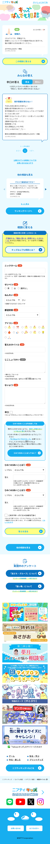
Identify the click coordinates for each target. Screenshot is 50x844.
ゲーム (12, 756)
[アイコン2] (16, 327)
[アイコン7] (16, 332)
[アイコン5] (41, 327)
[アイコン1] (8, 327)
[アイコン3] (25, 327)
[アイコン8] (25, 332)
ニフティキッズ (7, 779)
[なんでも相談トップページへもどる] (25, 13)
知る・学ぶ (34, 756)
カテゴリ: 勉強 (29, 779)
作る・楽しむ (15, 759)
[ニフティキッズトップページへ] (10, 2)
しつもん (8, 469)
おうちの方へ (34, 828)
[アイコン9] (33, 332)
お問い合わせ (16, 828)
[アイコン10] (41, 332)
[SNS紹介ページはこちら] (25, 796)
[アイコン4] (33, 327)
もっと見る (25, 204)
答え (6, 477)
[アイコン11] (8, 337)
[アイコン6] (8, 332)
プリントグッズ (36, 759)
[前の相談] (4, 189)
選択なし (24, 288)
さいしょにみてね (40, 2)
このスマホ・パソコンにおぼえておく (22, 515)
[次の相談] (46, 189)
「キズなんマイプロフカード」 (20, 439)
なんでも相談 (19, 779)
